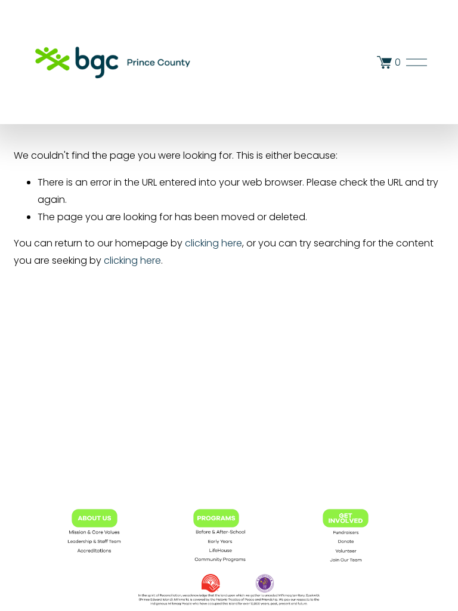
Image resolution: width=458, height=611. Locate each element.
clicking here (213, 243)
